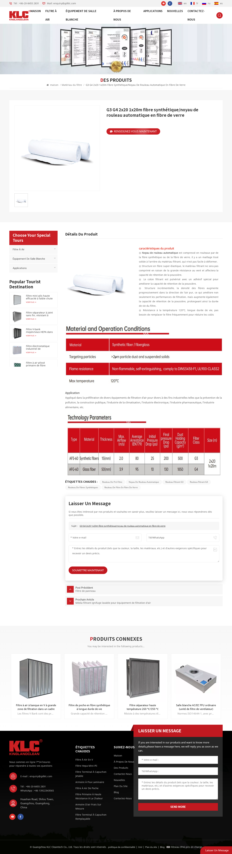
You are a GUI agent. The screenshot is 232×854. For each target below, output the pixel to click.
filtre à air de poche (87, 788)
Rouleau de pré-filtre (112, 482)
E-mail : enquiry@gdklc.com (36, 776)
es (221, 3)
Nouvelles (175, 11)
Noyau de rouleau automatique (144, 482)
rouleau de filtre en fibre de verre (121, 487)
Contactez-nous (196, 15)
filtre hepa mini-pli (86, 765)
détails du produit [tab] (81, 234)
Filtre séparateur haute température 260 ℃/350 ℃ (143, 707)
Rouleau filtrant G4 (199, 482)
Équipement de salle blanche (81, 15)
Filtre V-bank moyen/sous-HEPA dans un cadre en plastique (39, 330)
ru (209, 3)
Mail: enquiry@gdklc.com (61, 3)
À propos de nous (122, 15)
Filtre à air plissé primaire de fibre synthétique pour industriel (36, 364)
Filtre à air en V (84, 759)
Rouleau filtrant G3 (174, 482)
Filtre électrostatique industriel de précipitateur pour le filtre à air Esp (38, 347)
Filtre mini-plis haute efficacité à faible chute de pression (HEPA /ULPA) (39, 297)
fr (197, 3)
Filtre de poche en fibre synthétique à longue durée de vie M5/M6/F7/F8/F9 (89, 707)
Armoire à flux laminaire (89, 782)
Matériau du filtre (72, 84)
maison (35, 11)
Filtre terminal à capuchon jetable (90, 774)
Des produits (121, 767)
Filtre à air (51, 15)
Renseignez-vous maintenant (135, 131)
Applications (153, 11)
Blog (116, 792)
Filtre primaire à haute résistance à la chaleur (89, 796)
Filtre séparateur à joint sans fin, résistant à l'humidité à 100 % (39, 314)
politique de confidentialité (121, 847)
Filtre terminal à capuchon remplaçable (90, 816)
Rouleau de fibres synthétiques (83, 487)
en (185, 3)
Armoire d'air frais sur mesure (88, 806)
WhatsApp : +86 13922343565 (37, 790)
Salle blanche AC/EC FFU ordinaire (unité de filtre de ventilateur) (196, 707)
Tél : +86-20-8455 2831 (26, 3)
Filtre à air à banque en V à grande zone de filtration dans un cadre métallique (36, 707)
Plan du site (121, 786)
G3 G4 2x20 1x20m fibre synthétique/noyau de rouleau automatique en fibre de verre (122, 525)
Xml (140, 847)
